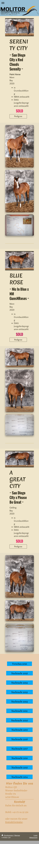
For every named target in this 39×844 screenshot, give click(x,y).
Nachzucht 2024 (19, 682)
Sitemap (17, 835)
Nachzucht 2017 (19, 748)
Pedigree (18, 116)
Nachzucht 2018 (19, 739)
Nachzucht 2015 (19, 767)
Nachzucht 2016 (19, 758)
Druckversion (8, 835)
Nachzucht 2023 (19, 692)
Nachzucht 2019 (19, 729)
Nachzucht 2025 (19, 673)
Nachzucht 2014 (19, 777)
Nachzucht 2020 (19, 720)
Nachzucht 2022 (19, 701)
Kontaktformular (14, 822)
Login (35, 835)
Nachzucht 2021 (19, 711)
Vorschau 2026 (19, 664)
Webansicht (33, 837)
